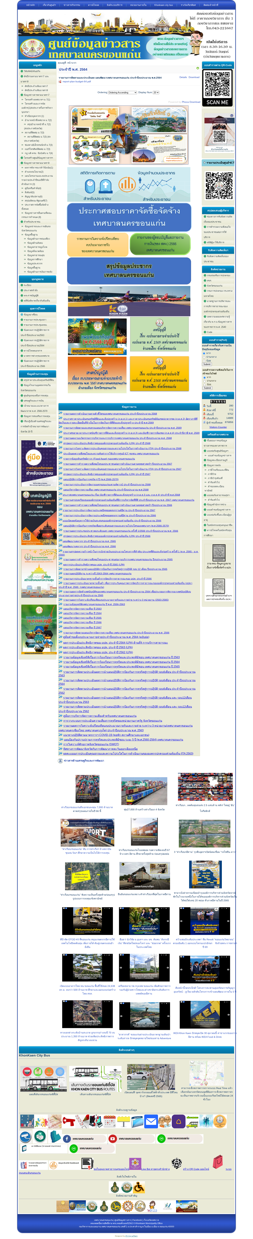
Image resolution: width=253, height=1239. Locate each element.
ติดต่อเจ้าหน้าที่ (211, 5)
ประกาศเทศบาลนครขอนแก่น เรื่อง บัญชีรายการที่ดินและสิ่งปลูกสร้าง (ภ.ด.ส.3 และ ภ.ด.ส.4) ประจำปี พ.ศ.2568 (121, 494)
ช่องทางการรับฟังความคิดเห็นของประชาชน (218, 219)
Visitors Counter (218, 427)
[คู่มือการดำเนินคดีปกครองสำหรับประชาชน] (39, 487)
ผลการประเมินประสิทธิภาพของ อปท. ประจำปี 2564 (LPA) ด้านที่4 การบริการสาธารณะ (115, 642)
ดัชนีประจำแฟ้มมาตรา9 (36, 90)
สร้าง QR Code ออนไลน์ (196, 1169)
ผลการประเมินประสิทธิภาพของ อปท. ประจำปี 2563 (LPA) (98, 647)
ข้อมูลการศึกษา (35, 259)
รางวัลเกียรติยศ (188, 5)
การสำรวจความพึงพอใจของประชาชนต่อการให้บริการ (217, 232)
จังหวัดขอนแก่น (214, 285)
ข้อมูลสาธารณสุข (36, 255)
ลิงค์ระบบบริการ (114, 5)
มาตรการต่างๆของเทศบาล (36, 356)
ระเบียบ (27, 285)
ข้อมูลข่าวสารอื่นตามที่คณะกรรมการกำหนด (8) (37, 215)
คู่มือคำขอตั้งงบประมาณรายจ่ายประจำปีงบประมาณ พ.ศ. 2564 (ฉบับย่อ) (106, 637)
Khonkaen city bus (163, 5)
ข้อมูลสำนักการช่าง (216, 504)
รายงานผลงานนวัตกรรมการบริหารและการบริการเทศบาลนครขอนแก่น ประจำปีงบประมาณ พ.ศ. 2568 (117, 438)
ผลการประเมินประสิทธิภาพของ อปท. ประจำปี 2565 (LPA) (94, 564)
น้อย (208, 360)
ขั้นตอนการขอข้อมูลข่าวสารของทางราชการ (215, 443)
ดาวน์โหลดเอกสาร (33, 350)
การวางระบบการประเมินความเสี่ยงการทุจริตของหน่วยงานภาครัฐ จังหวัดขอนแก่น (112, 720)
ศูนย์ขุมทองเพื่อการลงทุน (36, 395)
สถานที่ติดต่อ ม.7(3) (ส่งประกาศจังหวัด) (37, 138)
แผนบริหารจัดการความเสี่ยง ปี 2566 (82, 622)
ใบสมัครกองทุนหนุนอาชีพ (219, 525)
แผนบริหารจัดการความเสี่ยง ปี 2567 (82, 627)
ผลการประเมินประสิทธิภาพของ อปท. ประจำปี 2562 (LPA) (98, 652)
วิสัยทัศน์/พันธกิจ (32, 71)
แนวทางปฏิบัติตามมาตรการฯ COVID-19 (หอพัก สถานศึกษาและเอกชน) (106, 735)
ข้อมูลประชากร (34, 263)
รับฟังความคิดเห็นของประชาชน (216, 259)
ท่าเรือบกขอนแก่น (70, 807)
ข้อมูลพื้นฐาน (33, 267)
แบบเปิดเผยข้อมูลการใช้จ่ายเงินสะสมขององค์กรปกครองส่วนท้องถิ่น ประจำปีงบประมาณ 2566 (112, 520)
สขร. (209, 280)
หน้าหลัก (30, 5)
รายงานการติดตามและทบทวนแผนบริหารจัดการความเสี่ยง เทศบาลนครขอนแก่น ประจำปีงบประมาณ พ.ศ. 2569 (122, 427)
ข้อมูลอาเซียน (31, 314)
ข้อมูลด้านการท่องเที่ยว (38, 239)
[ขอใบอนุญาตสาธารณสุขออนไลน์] (88, 1169)
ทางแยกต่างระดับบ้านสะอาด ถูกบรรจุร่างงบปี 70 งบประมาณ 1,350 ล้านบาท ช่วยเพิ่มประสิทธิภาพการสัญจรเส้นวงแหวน (87, 1036)
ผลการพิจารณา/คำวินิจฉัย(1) (39, 167)
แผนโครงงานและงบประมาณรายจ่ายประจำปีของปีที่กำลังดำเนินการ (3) (37, 180)
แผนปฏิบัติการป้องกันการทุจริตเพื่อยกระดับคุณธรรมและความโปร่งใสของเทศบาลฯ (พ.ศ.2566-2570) (116, 525)
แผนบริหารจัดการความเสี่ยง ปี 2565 (82, 617)
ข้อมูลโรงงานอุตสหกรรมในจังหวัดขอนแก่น (36, 388)
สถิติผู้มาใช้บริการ (215, 242)
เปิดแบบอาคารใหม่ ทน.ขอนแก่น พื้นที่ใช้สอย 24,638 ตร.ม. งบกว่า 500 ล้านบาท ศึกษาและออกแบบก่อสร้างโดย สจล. (87, 990)
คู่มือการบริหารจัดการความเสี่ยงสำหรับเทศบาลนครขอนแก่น (99, 715)
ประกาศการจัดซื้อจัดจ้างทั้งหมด (35, 206)
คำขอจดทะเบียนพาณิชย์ (214, 488)
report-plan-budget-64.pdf (77, 81)
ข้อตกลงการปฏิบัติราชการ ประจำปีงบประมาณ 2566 (35, 363)
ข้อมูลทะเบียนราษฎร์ (217, 460)
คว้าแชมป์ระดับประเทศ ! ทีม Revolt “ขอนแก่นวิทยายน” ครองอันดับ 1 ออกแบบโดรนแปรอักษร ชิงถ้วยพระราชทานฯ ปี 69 (205, 943)
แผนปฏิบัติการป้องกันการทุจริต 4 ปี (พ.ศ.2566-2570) (91, 479)
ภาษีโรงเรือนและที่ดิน (218, 470)
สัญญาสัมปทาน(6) (33, 196)
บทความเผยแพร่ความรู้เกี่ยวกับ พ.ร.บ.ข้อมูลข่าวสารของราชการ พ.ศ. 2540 (218, 321)
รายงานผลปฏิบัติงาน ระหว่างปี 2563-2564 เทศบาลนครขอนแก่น (97, 573)
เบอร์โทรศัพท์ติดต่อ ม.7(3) (37, 149)
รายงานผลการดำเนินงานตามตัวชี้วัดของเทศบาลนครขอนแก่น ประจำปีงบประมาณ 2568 (110, 413)
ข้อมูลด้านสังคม (35, 243)
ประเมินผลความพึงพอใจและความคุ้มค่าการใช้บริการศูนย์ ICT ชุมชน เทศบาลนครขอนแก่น (111, 453)
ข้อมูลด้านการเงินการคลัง (39, 272)
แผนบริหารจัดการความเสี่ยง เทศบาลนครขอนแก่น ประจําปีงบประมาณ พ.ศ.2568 (106, 489)
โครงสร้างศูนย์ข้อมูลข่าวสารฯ (38, 158)
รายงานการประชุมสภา (35, 319)
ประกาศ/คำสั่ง (31, 290)
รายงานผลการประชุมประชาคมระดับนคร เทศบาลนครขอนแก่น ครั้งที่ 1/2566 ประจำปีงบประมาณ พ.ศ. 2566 (120, 531)
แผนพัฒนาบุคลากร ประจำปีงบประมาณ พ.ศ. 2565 (89, 541)
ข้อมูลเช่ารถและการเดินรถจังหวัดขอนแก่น (36, 228)
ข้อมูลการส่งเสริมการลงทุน (37, 416)
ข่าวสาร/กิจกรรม (72, 5)
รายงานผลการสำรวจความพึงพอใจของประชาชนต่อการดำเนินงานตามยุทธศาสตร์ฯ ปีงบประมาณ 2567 (117, 463)
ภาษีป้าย (212, 474)
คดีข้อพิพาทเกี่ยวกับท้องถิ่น (37, 300)
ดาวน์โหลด (93, 5)
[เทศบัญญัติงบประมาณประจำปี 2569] (159, 354)
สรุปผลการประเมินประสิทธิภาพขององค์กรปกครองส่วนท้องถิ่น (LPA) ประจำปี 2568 (106, 443)
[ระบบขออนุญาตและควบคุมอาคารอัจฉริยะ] (40, 1142)
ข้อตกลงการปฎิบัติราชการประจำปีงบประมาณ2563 (35, 333)
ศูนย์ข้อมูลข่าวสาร (123, 1220)
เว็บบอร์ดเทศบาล (151, 1220)
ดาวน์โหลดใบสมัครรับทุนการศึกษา (218, 533)
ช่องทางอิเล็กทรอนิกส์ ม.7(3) (38, 145)
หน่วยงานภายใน (138, 5)
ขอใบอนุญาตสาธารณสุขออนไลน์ (111, 1169)
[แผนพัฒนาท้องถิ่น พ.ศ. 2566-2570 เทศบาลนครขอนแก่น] (39, 655)
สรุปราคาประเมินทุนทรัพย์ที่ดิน (39, 380)
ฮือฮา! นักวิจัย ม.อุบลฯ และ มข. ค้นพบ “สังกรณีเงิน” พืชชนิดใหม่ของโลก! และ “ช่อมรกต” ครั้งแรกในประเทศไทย (144, 943)
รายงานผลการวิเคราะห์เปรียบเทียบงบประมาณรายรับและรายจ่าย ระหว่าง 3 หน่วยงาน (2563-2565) (116, 599)
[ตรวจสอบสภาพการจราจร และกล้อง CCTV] (25, 1142)
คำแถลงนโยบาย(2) (34, 171)
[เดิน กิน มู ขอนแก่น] (129, 165)
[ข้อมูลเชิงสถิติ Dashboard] (128, 201)
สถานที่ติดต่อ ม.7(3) (34, 132)
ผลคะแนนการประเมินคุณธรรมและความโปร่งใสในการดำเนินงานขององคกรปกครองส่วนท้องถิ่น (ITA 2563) (128, 753)
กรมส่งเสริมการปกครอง (218, 275)
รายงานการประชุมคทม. (36, 325)
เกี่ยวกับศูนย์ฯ (49, 5)
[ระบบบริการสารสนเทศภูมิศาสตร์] (55, 1142)
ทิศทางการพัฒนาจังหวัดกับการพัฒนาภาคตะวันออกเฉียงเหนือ (100, 748)
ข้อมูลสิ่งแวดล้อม (35, 251)
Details (183, 77)
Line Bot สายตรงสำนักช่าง (155, 1169)
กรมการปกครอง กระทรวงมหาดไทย (218, 293)
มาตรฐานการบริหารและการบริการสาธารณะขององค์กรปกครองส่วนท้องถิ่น (217, 306)
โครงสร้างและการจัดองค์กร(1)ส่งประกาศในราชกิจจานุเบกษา (37, 107)
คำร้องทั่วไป (214, 482)
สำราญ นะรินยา (131, 1236)
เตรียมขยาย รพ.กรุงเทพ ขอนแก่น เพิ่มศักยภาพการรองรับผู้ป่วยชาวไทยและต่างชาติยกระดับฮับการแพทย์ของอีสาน (144, 990)
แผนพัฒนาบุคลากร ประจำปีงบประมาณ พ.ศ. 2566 (89, 546)
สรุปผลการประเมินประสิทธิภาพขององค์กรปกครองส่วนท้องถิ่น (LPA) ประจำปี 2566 (106, 536)
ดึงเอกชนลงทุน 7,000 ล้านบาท (96, 807)
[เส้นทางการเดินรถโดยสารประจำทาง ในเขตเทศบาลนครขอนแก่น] (192, 1127)
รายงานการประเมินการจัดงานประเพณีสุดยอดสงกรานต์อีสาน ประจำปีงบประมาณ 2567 (109, 510)
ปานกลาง (211, 356)
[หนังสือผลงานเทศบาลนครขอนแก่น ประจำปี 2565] (39, 599)
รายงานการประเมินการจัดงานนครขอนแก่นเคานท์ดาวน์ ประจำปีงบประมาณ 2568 (107, 484)
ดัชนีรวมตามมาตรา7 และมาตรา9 (35, 79)
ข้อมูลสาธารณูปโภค (37, 247)
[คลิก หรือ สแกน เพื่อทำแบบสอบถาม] (217, 105)
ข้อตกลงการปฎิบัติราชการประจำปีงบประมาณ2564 (35, 343)
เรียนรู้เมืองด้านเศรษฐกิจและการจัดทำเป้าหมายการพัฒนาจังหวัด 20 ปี (36, 426)
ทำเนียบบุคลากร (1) (34, 116)
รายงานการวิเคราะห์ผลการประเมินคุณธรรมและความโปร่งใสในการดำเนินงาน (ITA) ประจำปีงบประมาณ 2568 (122, 448)
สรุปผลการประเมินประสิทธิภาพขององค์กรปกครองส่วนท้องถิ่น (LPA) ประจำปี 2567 (106, 474)
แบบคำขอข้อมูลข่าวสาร (219, 455)
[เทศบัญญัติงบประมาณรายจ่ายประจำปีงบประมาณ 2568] (160, 392)
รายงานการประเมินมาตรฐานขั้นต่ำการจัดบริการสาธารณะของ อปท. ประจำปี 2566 (107, 578)
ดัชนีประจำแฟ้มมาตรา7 (36, 86)
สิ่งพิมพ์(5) (29, 192)
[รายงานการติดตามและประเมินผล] (197, 68)
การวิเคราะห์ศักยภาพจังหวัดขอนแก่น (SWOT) (91, 744)
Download (194, 77)
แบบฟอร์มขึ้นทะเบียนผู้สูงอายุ (217, 517)
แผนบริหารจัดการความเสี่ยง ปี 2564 (82, 613)
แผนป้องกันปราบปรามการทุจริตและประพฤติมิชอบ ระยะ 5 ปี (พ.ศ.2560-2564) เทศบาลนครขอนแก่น (123, 739)
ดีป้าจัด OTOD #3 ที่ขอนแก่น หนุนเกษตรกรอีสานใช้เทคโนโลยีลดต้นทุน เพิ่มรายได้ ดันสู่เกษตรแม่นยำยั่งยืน (87, 943)
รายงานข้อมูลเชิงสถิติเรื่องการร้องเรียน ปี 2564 (121, 661)
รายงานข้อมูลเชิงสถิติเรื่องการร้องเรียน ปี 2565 (121, 666)
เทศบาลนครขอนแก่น (103, 1220)
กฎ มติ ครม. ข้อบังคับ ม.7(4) (39, 153)
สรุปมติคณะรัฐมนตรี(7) (36, 200)
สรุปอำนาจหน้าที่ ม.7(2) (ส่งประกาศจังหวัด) (37, 126)
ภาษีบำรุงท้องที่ (215, 478)
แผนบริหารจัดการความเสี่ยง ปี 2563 (82, 608)
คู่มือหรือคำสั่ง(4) (33, 188)
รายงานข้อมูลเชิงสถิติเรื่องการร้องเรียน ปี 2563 (121, 657)
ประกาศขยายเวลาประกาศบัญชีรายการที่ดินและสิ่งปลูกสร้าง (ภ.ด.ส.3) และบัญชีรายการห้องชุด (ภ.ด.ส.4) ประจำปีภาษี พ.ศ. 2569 (131, 433)
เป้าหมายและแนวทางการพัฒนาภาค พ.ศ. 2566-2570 (35, 408)
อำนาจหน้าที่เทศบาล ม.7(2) (38, 120)
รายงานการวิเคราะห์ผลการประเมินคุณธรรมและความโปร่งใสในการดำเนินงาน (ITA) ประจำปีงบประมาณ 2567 (122, 469)
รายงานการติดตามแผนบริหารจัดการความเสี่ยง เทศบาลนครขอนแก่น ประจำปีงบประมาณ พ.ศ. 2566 (116, 632)
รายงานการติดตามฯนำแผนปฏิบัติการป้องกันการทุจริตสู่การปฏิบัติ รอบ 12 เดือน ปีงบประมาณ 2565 (115, 569)
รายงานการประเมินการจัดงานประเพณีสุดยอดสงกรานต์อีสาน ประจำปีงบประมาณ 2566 (109, 515)
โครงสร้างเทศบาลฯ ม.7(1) (37, 99)
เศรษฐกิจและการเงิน (34, 400)
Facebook (137, 1220)
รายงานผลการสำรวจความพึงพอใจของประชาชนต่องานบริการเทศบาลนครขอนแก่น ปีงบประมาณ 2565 (118, 559)
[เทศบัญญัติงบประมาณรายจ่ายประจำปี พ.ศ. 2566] (39, 546)
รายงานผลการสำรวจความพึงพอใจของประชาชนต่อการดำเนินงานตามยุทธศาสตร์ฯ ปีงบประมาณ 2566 (117, 505)
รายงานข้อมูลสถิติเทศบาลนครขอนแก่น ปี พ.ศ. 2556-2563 (94, 604)
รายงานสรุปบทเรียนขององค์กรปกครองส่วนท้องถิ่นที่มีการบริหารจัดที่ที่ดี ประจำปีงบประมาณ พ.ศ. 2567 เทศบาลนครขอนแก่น (128, 500)
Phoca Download (191, 102)
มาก (208, 353)
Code (209, 332)
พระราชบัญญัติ (31, 295)
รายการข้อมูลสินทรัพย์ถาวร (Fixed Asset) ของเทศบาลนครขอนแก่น (99, 458)
